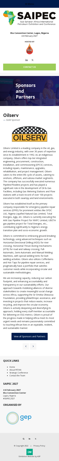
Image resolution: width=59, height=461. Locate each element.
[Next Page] (33, 346)
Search (23, 439)
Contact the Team (17, 375)
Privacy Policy (39, 446)
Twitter (32, 60)
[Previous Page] (26, 346)
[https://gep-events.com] (19, 425)
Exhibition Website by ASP (29, 456)
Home (12, 367)
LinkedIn (26, 60)
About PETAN (15, 370)
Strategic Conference (18, 372)
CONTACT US (29, 67)
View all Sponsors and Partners (29, 336)
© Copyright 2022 (21, 446)
